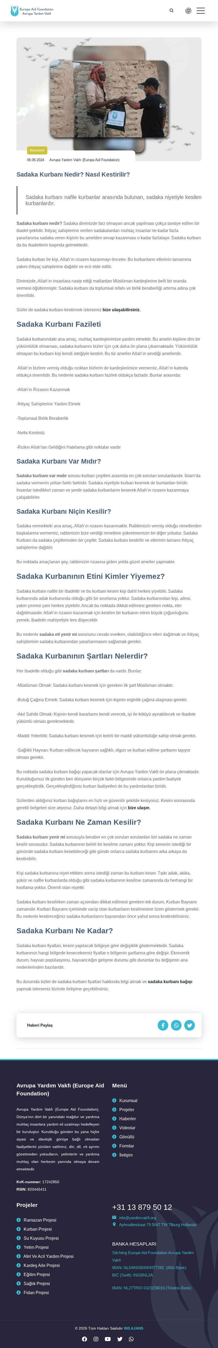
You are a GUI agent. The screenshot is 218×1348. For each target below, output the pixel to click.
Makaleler (37, 150)
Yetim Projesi (36, 1247)
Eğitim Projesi (36, 1274)
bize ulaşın (138, 807)
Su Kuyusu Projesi (41, 1238)
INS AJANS (133, 1328)
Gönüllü (126, 1137)
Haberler (127, 1118)
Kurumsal (127, 1100)
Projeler (126, 1109)
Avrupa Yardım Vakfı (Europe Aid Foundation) (84, 160)
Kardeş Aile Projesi (41, 1265)
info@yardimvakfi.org (137, 1217)
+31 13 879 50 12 (142, 1207)
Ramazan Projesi (39, 1220)
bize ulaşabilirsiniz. (121, 310)
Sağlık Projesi (36, 1283)
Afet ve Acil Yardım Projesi (48, 1256)
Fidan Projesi (36, 1292)
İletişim (125, 1155)
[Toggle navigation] (201, 11)
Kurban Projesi (37, 1229)
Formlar (126, 1146)
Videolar (126, 1128)
